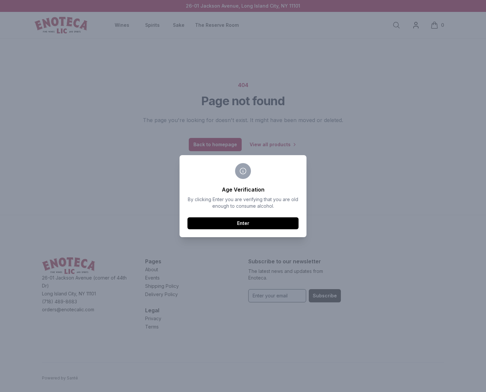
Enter (243, 223)
